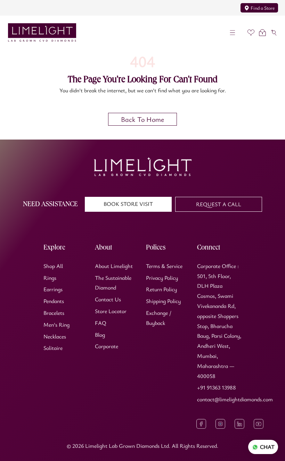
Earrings (53, 289)
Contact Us (108, 299)
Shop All (53, 266)
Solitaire (53, 348)
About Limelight (114, 266)
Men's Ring (56, 324)
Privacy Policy (162, 278)
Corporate (106, 346)
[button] (233, 32)
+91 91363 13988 (216, 387)
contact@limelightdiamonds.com (235, 399)
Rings (49, 278)
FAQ (100, 323)
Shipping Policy (163, 301)
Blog (100, 334)
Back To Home (142, 119)
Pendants (53, 301)
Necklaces (54, 336)
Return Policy (161, 289)
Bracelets (53, 313)
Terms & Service (164, 266)
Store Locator (111, 311)
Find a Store (263, 8)
